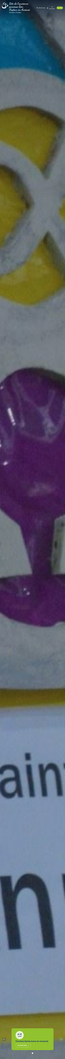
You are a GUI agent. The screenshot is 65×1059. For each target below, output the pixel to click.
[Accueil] (5, 8)
